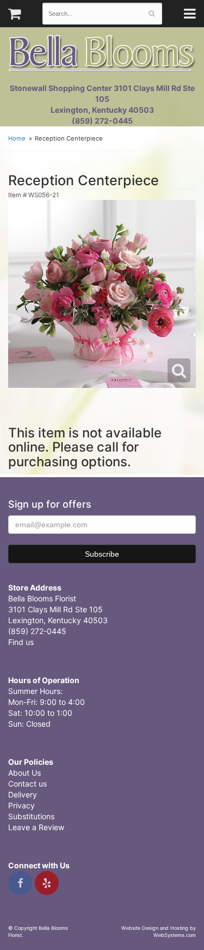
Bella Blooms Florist (102, 54)
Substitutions (31, 816)
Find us (21, 642)
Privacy (21, 805)
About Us (24, 772)
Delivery (22, 794)
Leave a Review (36, 827)
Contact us (27, 783)
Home (17, 138)
